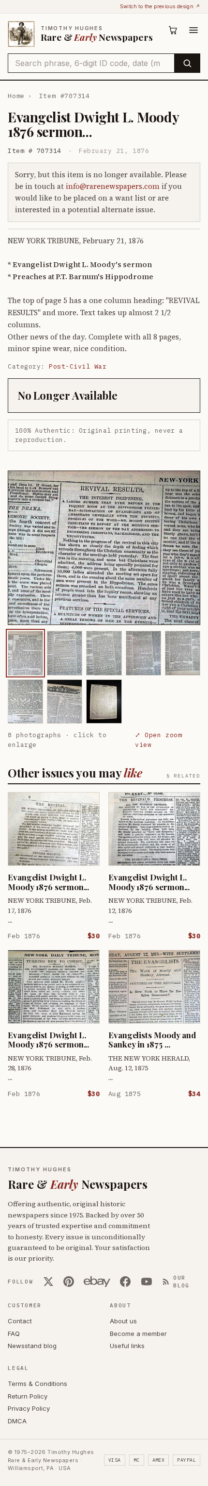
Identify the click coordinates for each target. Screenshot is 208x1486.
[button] (104, 548)
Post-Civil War (77, 366)
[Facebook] (125, 1281)
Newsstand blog (32, 1346)
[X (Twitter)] (48, 1281)
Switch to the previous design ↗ (160, 6)
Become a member (138, 1333)
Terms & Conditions (37, 1383)
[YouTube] (146, 1281)
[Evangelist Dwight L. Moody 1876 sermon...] (25, 653)
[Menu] (193, 30)
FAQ (14, 1333)
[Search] (187, 63)
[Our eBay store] (97, 1281)
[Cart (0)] (173, 30)
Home (16, 96)
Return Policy (27, 1396)
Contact (20, 1321)
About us (123, 1321)
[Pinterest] (68, 1281)
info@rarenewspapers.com (113, 186)
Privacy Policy (29, 1408)
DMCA (17, 1421)
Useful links (127, 1346)
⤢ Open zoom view (158, 740)
